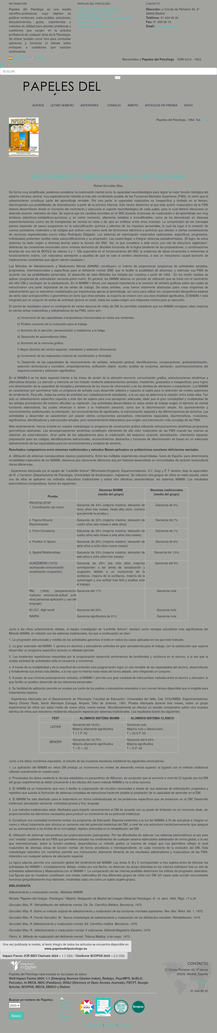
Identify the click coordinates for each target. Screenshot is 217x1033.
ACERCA (38, 105)
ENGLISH (40, 58)
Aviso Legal (94, 1024)
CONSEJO (114, 105)
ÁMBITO (133, 105)
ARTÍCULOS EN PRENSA (161, 105)
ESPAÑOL (19, 58)
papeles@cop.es (167, 26)
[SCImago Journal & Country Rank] (66, 1009)
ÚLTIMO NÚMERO (62, 105)
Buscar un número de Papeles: (31, 999)
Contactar (200, 982)
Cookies (110, 1024)
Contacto (124, 1024)
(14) (204, 120)
